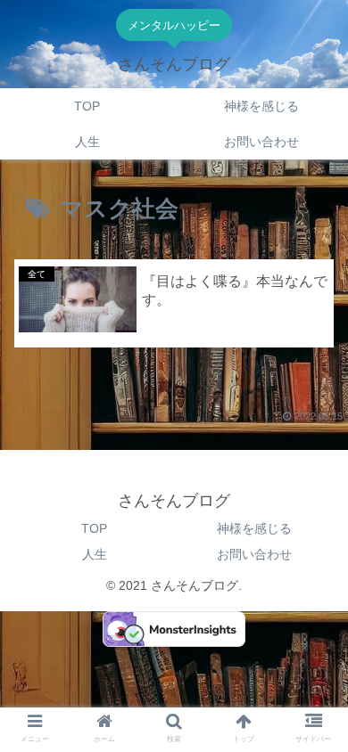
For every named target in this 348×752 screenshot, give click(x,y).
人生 (94, 554)
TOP (94, 528)
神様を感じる (254, 528)
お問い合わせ (254, 554)
